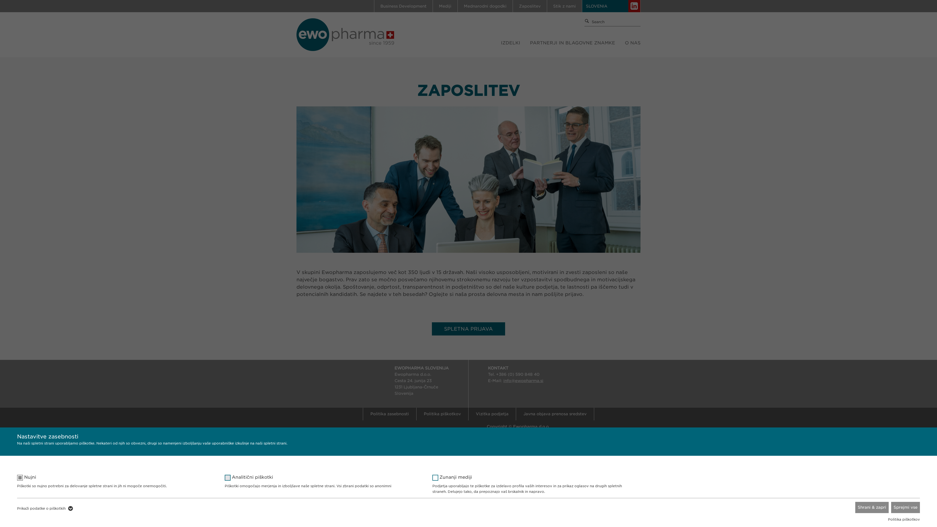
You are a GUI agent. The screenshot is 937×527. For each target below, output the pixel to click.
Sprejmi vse (905, 507)
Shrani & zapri (872, 507)
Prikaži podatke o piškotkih (41, 508)
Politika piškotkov (904, 519)
